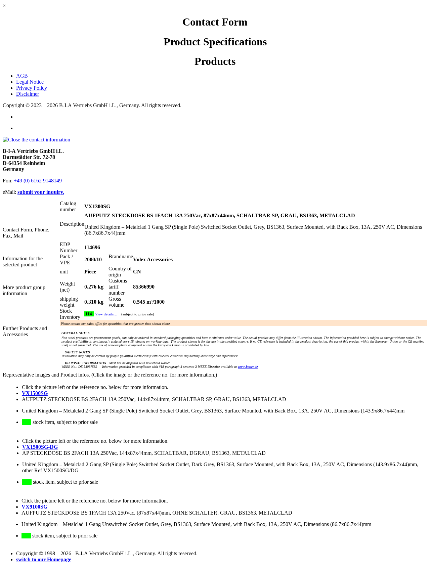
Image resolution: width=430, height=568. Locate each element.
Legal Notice (30, 82)
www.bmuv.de (248, 366)
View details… (106, 314)
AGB (22, 76)
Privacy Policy (31, 88)
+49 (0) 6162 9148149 (38, 180)
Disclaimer (27, 94)
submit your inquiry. (40, 192)
